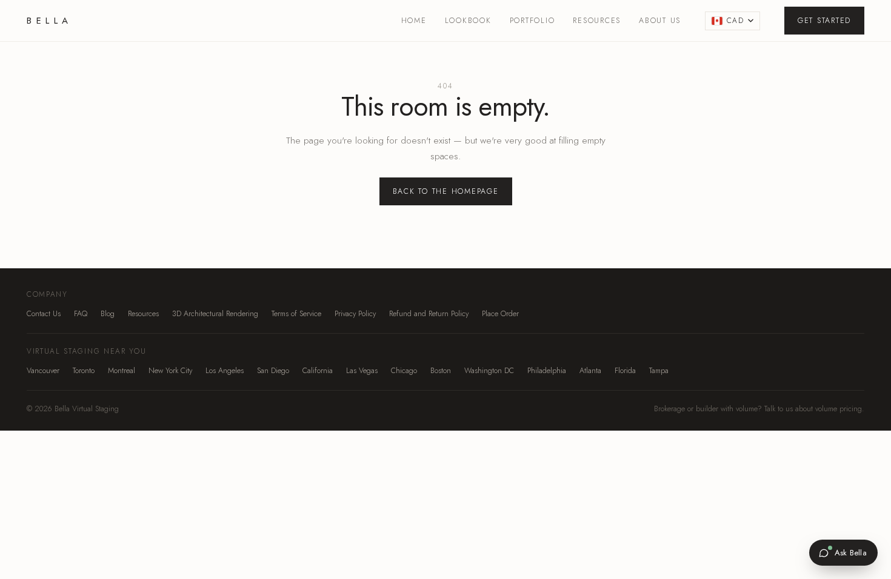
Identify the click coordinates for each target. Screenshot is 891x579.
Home (414, 20)
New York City (170, 370)
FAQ (80, 313)
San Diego (273, 370)
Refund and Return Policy (429, 313)
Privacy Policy (355, 313)
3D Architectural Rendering (215, 313)
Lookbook (468, 20)
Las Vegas (362, 370)
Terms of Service (296, 313)
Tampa (659, 370)
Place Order (500, 313)
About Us (660, 20)
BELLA (50, 20)
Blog (108, 313)
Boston (440, 370)
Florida (625, 370)
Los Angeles (224, 370)
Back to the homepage (446, 191)
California (317, 370)
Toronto (84, 370)
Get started (824, 20)
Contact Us (44, 313)
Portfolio (532, 20)
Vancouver (43, 370)
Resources (597, 20)
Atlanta (590, 370)
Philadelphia (546, 370)
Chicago (404, 370)
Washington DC (489, 370)
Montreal (121, 370)
